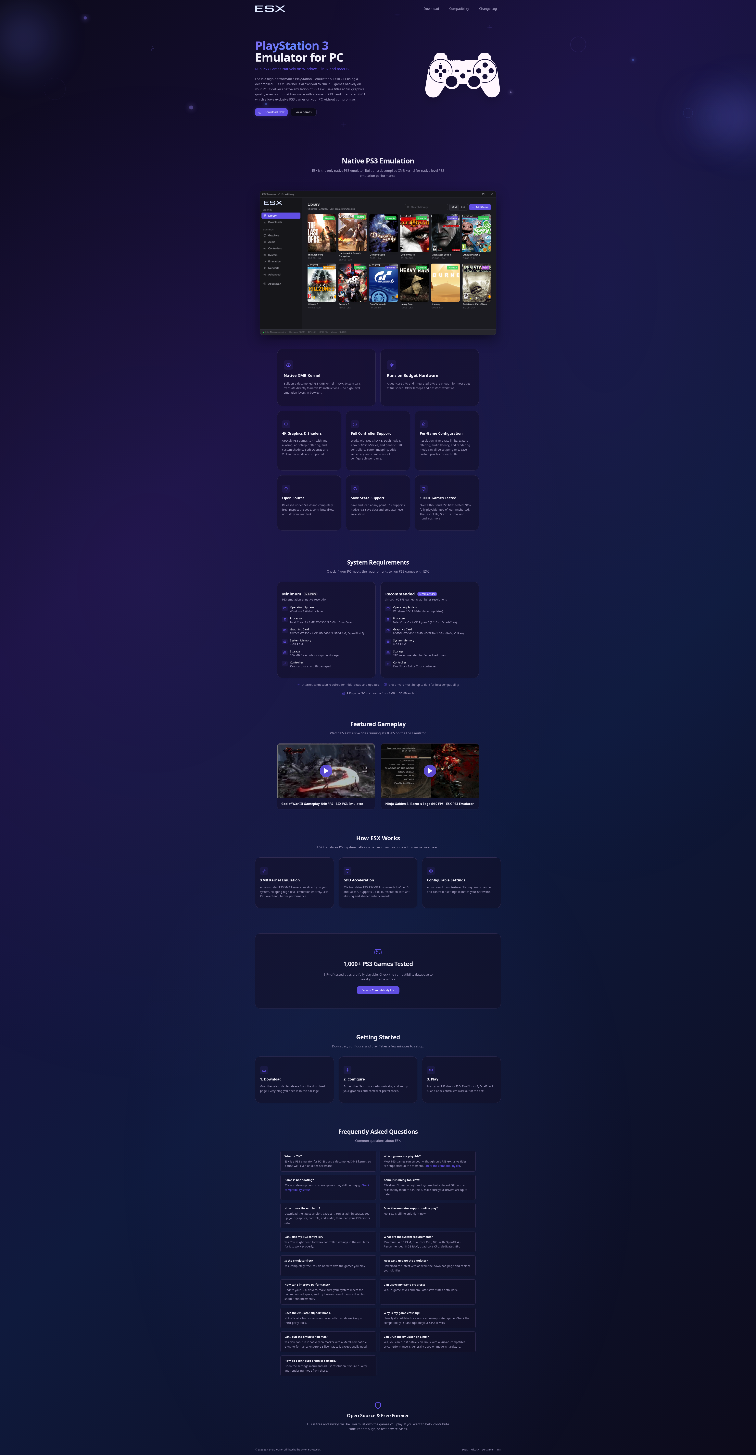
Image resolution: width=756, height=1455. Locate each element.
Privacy (475, 1449)
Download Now (274, 112)
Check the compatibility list (442, 1166)
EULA (465, 1449)
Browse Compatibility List (378, 990)
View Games (304, 112)
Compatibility (459, 8)
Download (431, 8)
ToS (499, 1449)
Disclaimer (488, 1449)
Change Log (488, 8)
